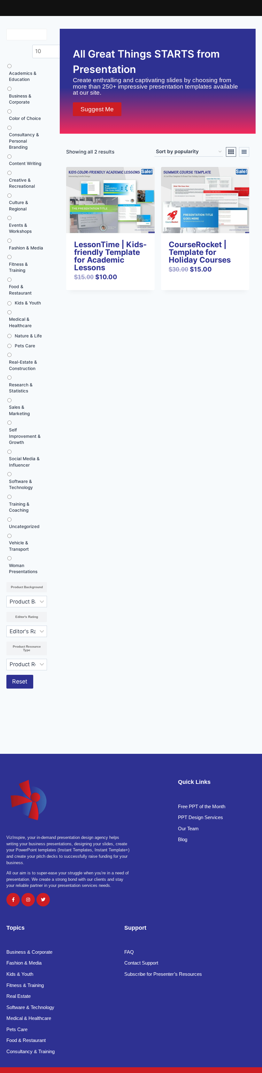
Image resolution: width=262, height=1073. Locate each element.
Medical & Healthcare (20, 322)
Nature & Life (28, 335)
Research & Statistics (21, 388)
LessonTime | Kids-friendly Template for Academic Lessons (110, 256)
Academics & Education (22, 76)
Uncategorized (24, 526)
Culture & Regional (18, 205)
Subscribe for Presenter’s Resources (163, 974)
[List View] (244, 152)
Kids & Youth (28, 302)
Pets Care (25, 345)
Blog (182, 839)
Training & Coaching (19, 507)
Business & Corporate (20, 99)
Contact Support (141, 963)
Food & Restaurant (20, 290)
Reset (19, 681)
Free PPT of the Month (201, 806)
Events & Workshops (20, 228)
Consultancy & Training (31, 1051)
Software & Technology (21, 484)
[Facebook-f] (13, 899)
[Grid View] (231, 152)
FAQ (129, 952)
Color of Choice (25, 118)
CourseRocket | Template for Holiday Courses (200, 252)
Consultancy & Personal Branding (24, 141)
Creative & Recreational (22, 183)
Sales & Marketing (19, 410)
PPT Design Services (200, 817)
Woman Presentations (23, 568)
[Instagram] (28, 899)
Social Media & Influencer (24, 462)
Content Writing (25, 163)
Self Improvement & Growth (25, 436)
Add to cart (185, 288)
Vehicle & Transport (19, 546)
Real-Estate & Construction (23, 365)
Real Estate (19, 996)
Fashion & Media (26, 247)
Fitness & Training (18, 267)
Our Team (188, 828)
